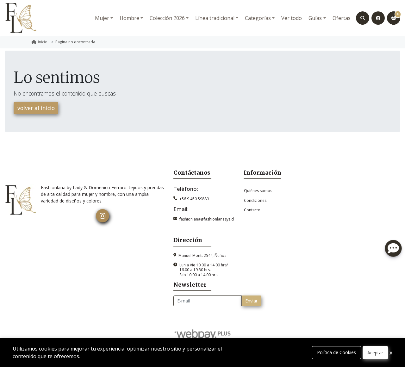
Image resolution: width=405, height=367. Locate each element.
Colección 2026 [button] (167, 18)
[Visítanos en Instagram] (102, 215)
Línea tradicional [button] (214, 18)
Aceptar (375, 353)
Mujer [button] (102, 18)
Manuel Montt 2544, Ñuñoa (202, 255)
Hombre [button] (129, 18)
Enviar (251, 301)
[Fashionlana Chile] (20, 18)
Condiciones (255, 200)
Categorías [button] (258, 18)
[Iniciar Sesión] (378, 18)
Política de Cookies (336, 352)
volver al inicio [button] (36, 108)
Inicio (42, 42)
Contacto (252, 210)
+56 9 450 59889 (194, 198)
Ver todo (291, 18)
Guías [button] (315, 18)
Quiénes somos (258, 190)
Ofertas (342, 18)
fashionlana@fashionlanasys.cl (206, 219)
